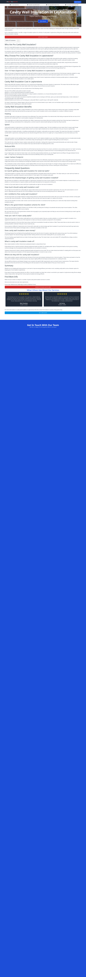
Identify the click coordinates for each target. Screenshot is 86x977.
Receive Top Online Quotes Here (43, 287)
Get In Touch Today (43, 37)
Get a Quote (43, 21)
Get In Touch (77, 2)
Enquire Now (43, 316)
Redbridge (20, 284)
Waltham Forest (32, 284)
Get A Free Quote (43, 312)
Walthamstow (14, 284)
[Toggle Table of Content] (17, 41)
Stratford (25, 284)
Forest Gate (7, 284)
